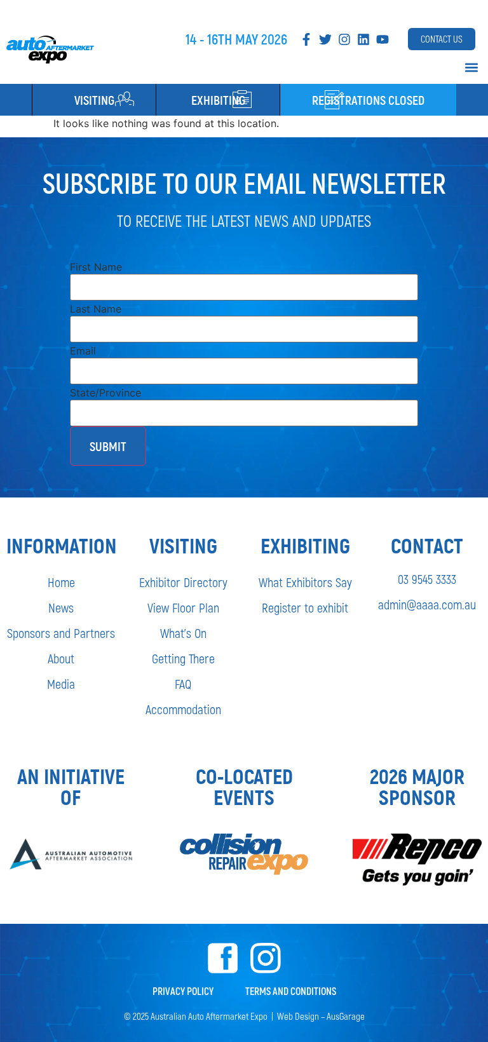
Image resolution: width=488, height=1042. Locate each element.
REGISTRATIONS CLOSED (368, 99)
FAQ (183, 683)
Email (83, 351)
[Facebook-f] (306, 39)
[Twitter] (325, 39)
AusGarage (346, 1016)
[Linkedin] (363, 39)
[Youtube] (382, 39)
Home (61, 582)
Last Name (95, 309)
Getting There (183, 658)
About (61, 658)
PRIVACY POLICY (183, 991)
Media (61, 683)
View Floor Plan (183, 607)
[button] (471, 67)
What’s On (183, 632)
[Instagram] (344, 39)
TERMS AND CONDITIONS (290, 991)
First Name (96, 267)
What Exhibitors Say (305, 582)
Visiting (94, 99)
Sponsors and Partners (61, 632)
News (61, 607)
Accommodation (183, 709)
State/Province (105, 393)
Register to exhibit (305, 607)
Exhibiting (218, 99)
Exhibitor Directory (183, 582)
